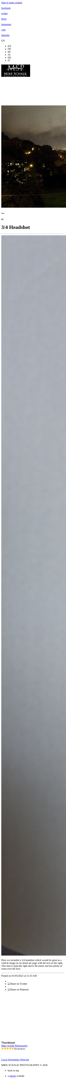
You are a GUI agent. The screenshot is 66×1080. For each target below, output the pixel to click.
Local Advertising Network (15, 1059)
